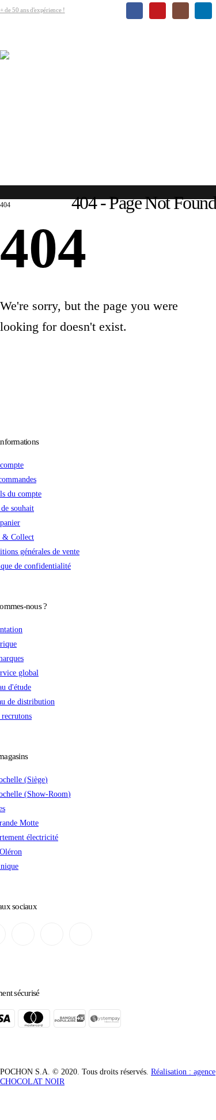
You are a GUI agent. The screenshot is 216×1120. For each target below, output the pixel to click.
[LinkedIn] (203, 10)
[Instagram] (180, 10)
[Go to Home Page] (3, 196)
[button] (7, 42)
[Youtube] (157, 10)
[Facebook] (134, 10)
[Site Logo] (108, 112)
